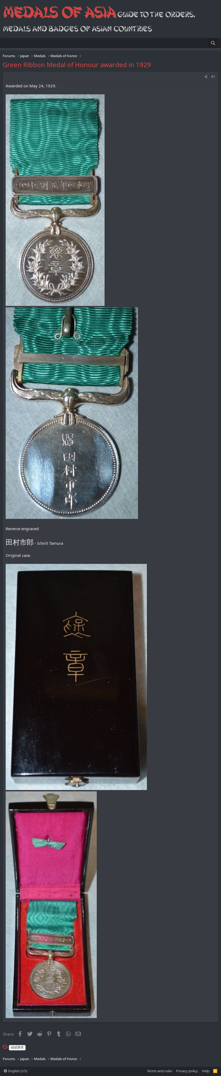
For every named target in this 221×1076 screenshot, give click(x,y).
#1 (213, 76)
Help (205, 1070)
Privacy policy (187, 1070)
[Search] (213, 43)
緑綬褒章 (17, 1047)
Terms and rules (159, 1070)
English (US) (17, 1070)
